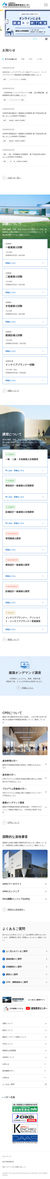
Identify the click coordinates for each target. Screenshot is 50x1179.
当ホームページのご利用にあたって (14, 1167)
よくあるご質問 (8, 1084)
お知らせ (5, 1064)
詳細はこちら (27, 688)
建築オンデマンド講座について (14, 1037)
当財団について (8, 1057)
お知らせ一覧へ (14, 178)
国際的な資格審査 (9, 1050)
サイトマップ (6, 1156)
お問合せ (5, 1078)
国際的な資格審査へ (16, 910)
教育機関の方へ (8, 1071)
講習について (13, 639)
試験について (13, 391)
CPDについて (14, 823)
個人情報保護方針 (8, 1162)
